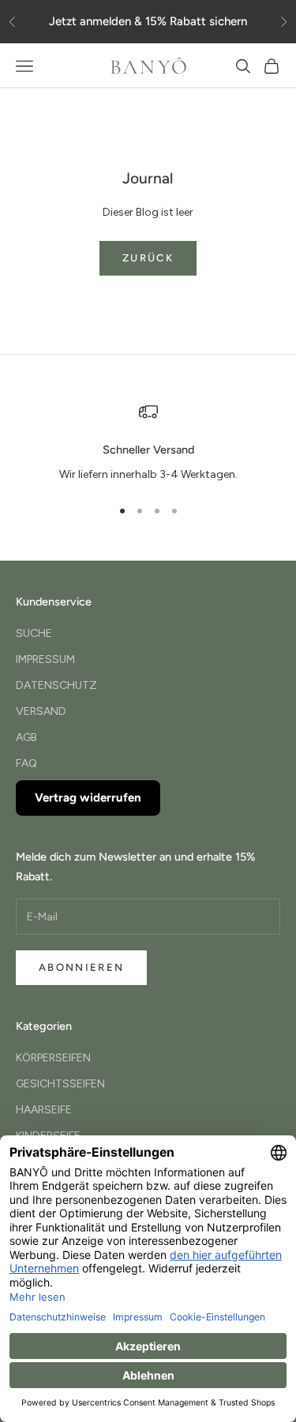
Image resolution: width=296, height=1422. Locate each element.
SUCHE (34, 633)
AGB (26, 737)
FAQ (26, 763)
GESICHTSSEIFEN (60, 1084)
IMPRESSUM (45, 659)
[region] (148, 443)
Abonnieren (81, 967)
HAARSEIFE (44, 1109)
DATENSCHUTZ (56, 685)
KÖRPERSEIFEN (53, 1058)
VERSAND (41, 711)
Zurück (148, 258)
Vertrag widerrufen (88, 798)
